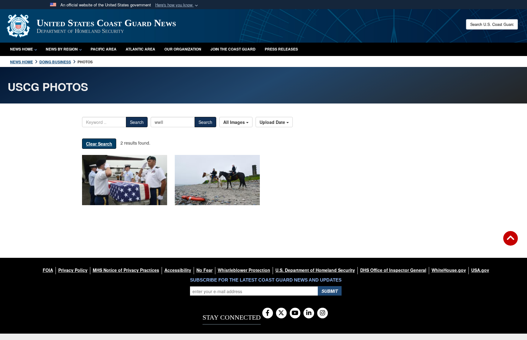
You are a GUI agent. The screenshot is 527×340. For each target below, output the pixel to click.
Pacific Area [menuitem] (104, 49)
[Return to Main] (510, 242)
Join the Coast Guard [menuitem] (233, 49)
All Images (234, 122)
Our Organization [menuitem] (182, 49)
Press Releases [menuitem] (281, 49)
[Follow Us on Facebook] (267, 313)
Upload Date (273, 122)
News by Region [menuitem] (62, 49)
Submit (329, 291)
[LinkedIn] (308, 313)
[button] (177, 5)
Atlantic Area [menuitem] (140, 49)
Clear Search (99, 144)
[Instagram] (322, 313)
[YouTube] (295, 313)
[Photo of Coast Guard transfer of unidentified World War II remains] (124, 180)
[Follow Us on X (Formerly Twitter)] (281, 313)
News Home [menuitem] (21, 49)
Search (137, 122)
